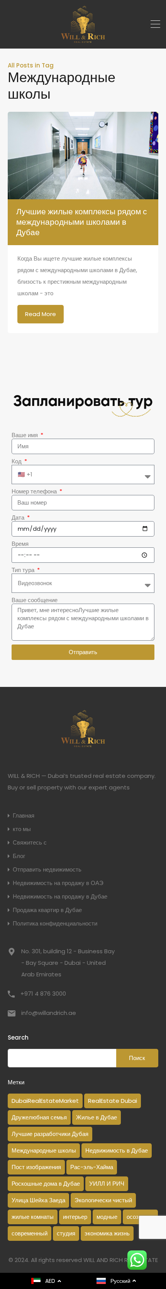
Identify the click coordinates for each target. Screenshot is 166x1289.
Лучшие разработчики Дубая (50, 1134)
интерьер (75, 1217)
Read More (40, 314)
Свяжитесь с (30, 842)
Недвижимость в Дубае (116, 1150)
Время (20, 543)
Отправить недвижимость (47, 869)
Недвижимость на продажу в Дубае (60, 896)
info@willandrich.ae (48, 1013)
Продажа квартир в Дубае (47, 910)
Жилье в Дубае (96, 1117)
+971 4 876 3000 (43, 993)
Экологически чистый (103, 1200)
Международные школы (44, 1150)
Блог (19, 856)
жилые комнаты (33, 1217)
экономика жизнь (107, 1233)
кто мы (22, 829)
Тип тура (24, 570)
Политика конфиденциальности (55, 923)
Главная (23, 815)
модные (107, 1217)
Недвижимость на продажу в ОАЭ (58, 883)
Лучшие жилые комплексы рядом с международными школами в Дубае (81, 222)
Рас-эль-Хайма (91, 1167)
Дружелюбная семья (39, 1117)
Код (17, 461)
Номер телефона (35, 491)
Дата (19, 517)
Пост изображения (36, 1167)
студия (66, 1233)
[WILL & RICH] (83, 39)
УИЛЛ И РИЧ (106, 1184)
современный (29, 1233)
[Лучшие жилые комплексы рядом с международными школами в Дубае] (83, 155)
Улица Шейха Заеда (38, 1200)
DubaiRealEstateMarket (45, 1101)
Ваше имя (25, 435)
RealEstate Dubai (112, 1101)
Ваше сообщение (35, 600)
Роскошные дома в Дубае (46, 1184)
